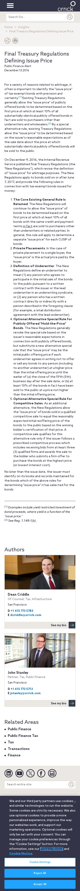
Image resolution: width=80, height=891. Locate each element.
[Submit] (70, 17)
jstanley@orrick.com (25, 693)
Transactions (19, 749)
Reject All (40, 873)
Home (8, 27)
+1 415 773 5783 (22, 611)
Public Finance (19, 729)
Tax (11, 742)
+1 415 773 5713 (22, 689)
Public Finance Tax (23, 736)
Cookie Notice (20, 854)
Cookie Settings (40, 862)
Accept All (40, 884)
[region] (40, 843)
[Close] (75, 802)
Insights (23, 27)
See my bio (58, 625)
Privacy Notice (51, 849)
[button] (7, 41)
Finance (14, 755)
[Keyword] (72, 785)
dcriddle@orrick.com (25, 615)
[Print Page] (15, 41)
